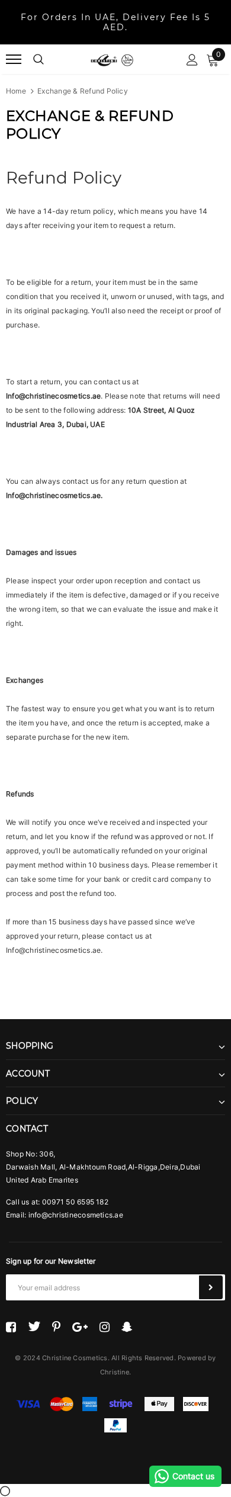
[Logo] (112, 59)
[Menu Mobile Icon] (13, 59)
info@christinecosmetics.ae (75, 1214)
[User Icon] (192, 59)
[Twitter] (34, 1326)
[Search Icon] (38, 59)
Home (16, 90)
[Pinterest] (56, 1326)
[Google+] (80, 1326)
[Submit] (211, 1287)
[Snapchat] (127, 1326)
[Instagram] (105, 1326)
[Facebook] (11, 1326)
